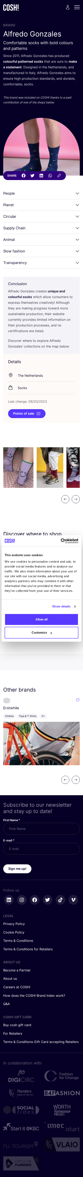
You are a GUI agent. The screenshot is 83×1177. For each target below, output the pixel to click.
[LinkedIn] (41, 175)
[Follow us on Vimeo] (73, 900)
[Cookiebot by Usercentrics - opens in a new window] (60, 541)
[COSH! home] (11, 7)
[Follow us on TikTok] (60, 900)
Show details (61, 606)
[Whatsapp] (50, 175)
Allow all (41, 619)
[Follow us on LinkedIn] (9, 900)
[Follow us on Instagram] (22, 900)
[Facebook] (23, 175)
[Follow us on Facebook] (34, 900)
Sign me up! (17, 869)
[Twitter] (32, 175)
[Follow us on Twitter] (47, 900)
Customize (39, 632)
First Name (11, 820)
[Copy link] (59, 175)
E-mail (9, 840)
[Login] (68, 7)
